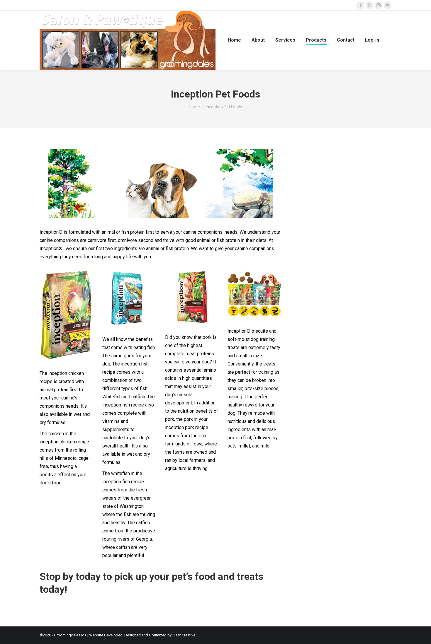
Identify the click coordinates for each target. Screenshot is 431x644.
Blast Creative (183, 635)
